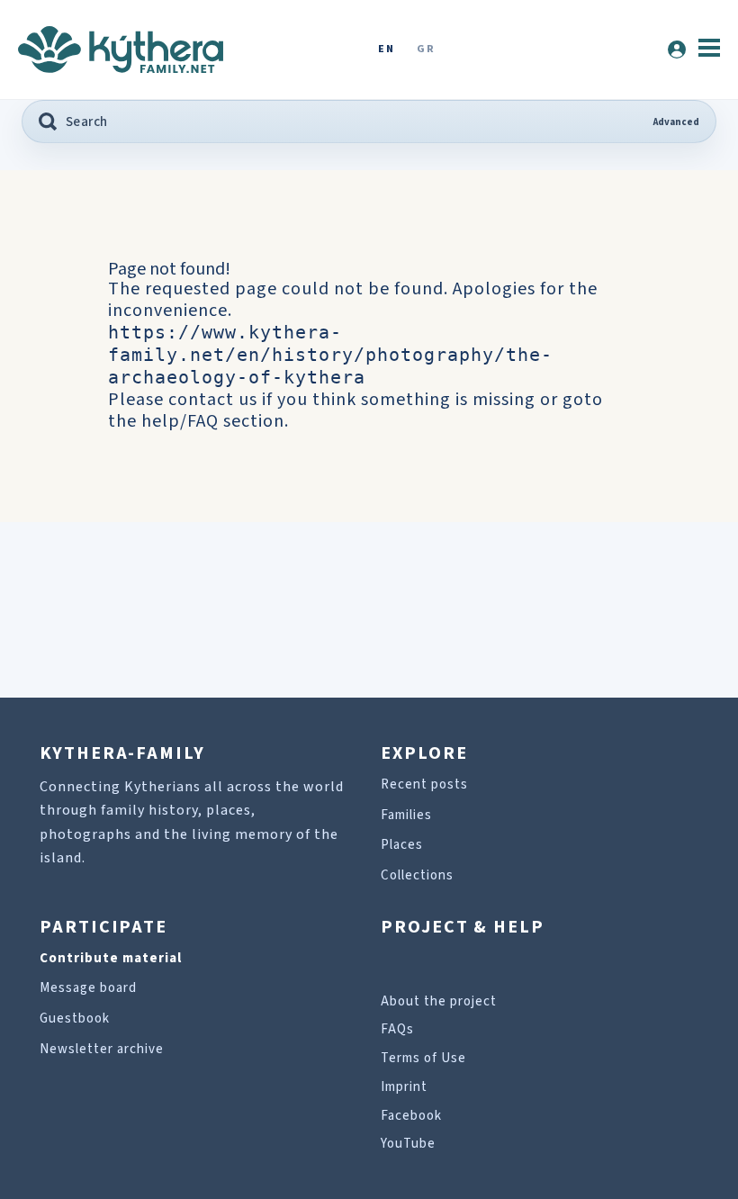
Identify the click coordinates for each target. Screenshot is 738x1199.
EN (386, 50)
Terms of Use (423, 1058)
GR (426, 50)
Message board (88, 987)
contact (201, 399)
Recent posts (424, 784)
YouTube (408, 1143)
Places (402, 844)
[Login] (677, 50)
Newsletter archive (102, 1049)
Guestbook (75, 1018)
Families (406, 815)
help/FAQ (180, 421)
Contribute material (111, 958)
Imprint (404, 1086)
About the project (439, 1001)
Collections (417, 875)
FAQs (397, 1029)
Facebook (411, 1115)
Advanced (676, 122)
